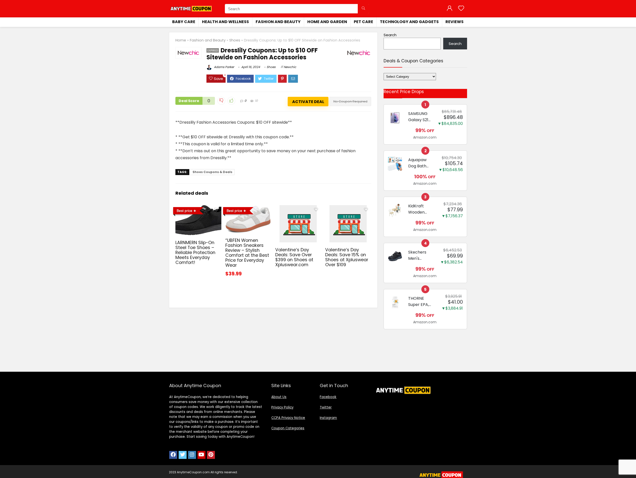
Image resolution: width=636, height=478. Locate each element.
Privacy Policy (282, 407)
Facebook (328, 397)
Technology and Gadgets (409, 22)
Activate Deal (308, 102)
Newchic (290, 67)
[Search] (363, 8)
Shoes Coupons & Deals (212, 172)
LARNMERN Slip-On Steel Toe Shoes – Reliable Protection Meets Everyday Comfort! (195, 252)
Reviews (454, 22)
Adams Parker (223, 67)
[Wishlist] (461, 8)
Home (180, 40)
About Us (278, 397)
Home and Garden (327, 22)
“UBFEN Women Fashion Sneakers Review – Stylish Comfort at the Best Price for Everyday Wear (247, 252)
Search (390, 34)
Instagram (328, 417)
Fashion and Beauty (278, 22)
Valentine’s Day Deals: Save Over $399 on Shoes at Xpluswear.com (294, 257)
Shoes (234, 40)
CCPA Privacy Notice (288, 417)
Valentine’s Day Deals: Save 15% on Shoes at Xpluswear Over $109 (346, 257)
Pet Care (363, 22)
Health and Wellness (225, 22)
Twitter (326, 407)
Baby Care (183, 22)
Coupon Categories (287, 428)
